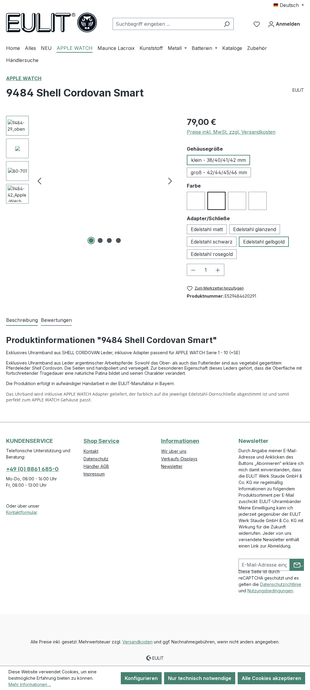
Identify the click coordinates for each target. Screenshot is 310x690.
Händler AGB (96, 466)
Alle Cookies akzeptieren (271, 678)
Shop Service (101, 441)
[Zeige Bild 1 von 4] (91, 240)
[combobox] (166, 24)
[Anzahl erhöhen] (218, 270)
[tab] (22, 320)
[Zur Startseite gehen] (51, 22)
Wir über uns (173, 451)
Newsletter (172, 466)
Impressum (94, 473)
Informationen (180, 441)
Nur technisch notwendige (199, 678)
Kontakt (91, 451)
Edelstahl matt (207, 229)
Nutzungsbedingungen (270, 590)
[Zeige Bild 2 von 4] (100, 240)
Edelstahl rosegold (212, 254)
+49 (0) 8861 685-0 (32, 469)
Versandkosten (137, 641)
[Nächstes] (170, 181)
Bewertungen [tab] (56, 320)
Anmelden (287, 24)
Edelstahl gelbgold (264, 242)
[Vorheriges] (39, 181)
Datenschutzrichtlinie (280, 584)
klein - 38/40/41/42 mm (218, 160)
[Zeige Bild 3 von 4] (109, 240)
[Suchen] (226, 24)
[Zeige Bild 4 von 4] (118, 240)
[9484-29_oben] (105, 181)
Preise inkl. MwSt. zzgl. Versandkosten (231, 132)
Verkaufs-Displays (179, 458)
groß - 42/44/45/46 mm (219, 172)
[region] (90, 181)
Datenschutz (96, 458)
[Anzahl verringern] (193, 270)
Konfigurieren (141, 678)
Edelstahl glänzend (254, 229)
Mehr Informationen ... (29, 684)
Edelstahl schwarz (211, 242)
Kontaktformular (21, 512)
